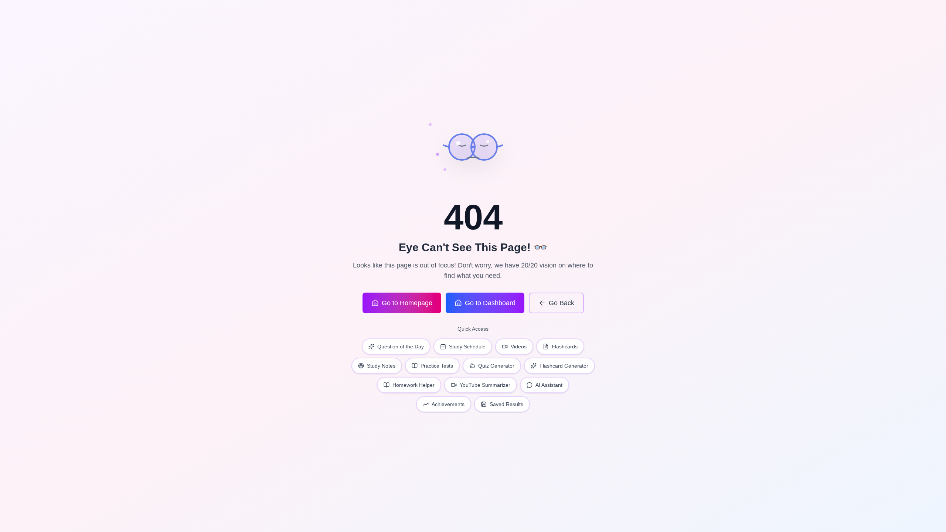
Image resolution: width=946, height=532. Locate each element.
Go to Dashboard (490, 303)
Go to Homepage (407, 303)
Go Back (561, 303)
